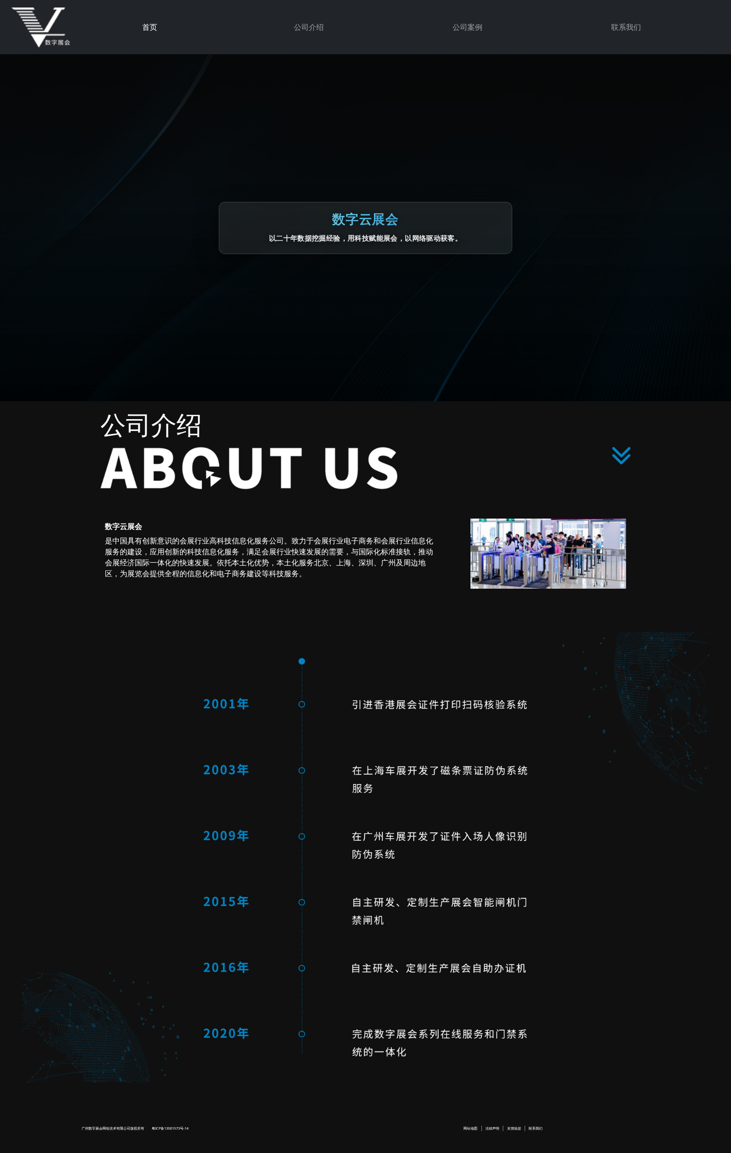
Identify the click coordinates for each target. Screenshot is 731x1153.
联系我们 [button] (626, 27)
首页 (149, 27)
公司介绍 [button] (309, 27)
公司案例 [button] (467, 27)
